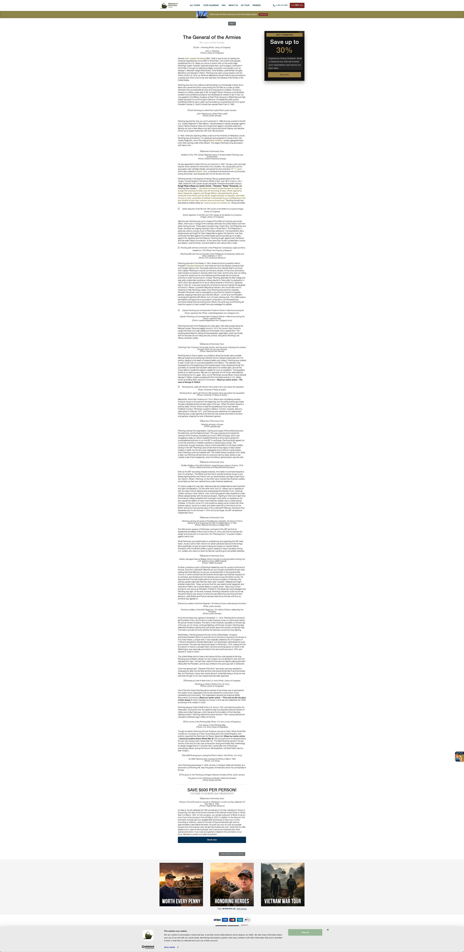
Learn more (263, 14)
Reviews (257, 5)
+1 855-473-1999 (281, 5)
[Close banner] (328, 930)
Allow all (305, 932)
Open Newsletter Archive (232, 854)
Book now (284, 75)
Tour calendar (211, 5)
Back (232, 24)
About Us (233, 5)
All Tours (195, 5)
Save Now (297, 5)
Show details (169, 947)
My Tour (245, 5)
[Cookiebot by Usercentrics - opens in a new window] (148, 947)
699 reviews (242, 909)
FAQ (223, 5)
